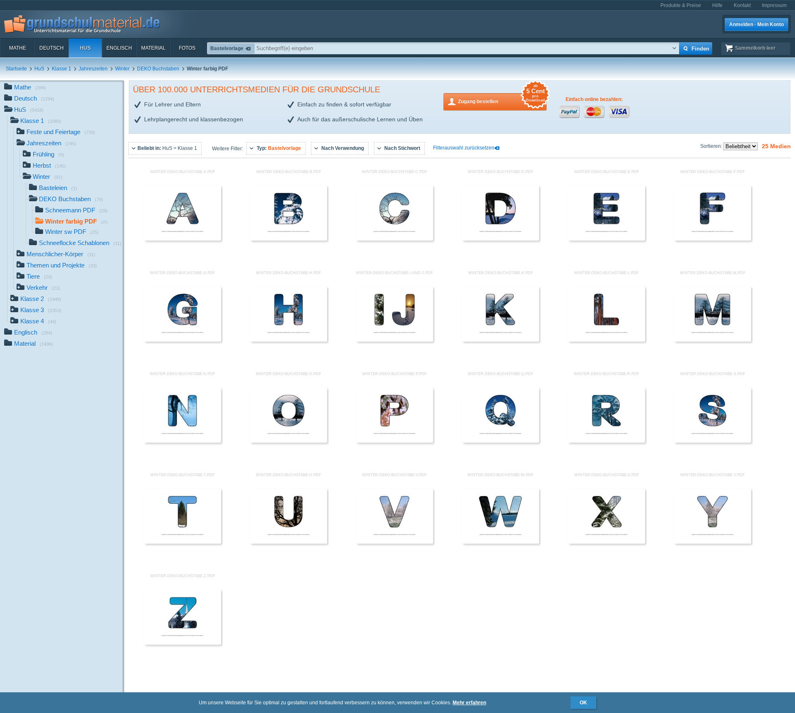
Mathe (17, 48)
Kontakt (742, 5)
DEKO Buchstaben (158, 69)
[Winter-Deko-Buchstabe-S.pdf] (712, 441)
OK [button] (583, 703)
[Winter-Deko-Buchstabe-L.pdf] (606, 340)
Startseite (16, 69)
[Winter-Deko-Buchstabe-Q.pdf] (500, 441)
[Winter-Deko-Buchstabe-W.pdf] (500, 542)
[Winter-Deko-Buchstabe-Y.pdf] (712, 542)
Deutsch (51, 48)
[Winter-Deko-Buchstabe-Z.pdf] (182, 643)
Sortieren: (711, 146)
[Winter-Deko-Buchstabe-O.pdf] (288, 441)
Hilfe (717, 5)
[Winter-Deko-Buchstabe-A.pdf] (182, 239)
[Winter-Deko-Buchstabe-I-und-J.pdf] (394, 340)
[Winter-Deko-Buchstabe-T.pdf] (182, 542)
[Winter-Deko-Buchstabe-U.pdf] (288, 542)
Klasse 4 (38, 321)
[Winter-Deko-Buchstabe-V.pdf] (394, 542)
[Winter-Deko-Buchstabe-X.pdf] (606, 542)
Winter (122, 69)
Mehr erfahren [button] (469, 703)
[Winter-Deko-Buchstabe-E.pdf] (606, 239)
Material (153, 48)
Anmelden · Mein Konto (756, 24)
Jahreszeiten (93, 69)
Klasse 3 (40, 309)
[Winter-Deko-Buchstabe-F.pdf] (712, 239)
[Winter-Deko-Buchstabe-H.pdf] (288, 340)
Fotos (187, 48)
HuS (85, 48)
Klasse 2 (40, 298)
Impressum (774, 5)
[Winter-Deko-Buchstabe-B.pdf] (288, 239)
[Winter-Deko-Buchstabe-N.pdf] (182, 441)
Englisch (119, 48)
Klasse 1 (61, 69)
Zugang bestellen (501, 98)
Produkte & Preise (680, 5)
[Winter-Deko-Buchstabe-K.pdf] (500, 340)
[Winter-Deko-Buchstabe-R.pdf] (606, 441)
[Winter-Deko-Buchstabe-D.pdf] (500, 239)
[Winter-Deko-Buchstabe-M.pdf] (712, 340)
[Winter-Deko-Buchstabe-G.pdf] (182, 340)
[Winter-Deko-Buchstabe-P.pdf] (394, 441)
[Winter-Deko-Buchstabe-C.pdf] (394, 239)
